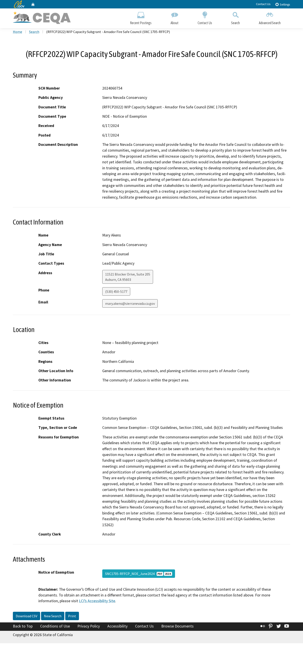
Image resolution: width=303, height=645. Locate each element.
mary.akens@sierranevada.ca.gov (130, 303)
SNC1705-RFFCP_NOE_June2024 (138, 573)
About (175, 23)
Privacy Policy (88, 626)
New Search (52, 616)
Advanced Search (270, 23)
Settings (284, 4)
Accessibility (117, 626)
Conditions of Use (55, 626)
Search (235, 23)
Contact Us (263, 4)
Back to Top (23, 626)
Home (17, 31)
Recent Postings (141, 23)
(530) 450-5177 (116, 291)
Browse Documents (177, 626)
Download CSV (26, 616)
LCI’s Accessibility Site (97, 600)
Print (72, 616)
